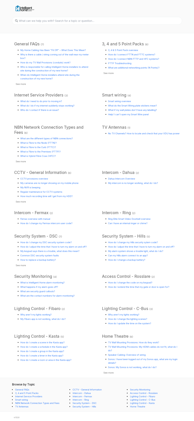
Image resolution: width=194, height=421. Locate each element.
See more (21, 84)
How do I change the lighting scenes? (127, 319)
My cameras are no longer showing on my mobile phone (49, 183)
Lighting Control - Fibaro (37, 308)
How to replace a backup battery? (38, 259)
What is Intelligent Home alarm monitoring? (42, 282)
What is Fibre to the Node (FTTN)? (38, 142)
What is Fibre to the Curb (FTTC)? (38, 147)
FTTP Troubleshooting (119, 63)
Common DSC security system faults (39, 255)
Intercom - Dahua (118, 172)
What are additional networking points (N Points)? (133, 67)
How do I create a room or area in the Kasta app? (45, 360)
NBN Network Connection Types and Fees (37, 403)
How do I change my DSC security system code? (46, 242)
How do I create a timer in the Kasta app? (41, 355)
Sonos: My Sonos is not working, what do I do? (132, 367)
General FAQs (27, 44)
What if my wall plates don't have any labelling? (132, 110)
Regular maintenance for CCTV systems (41, 191)
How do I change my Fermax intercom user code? (46, 223)
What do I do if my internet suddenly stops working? (47, 105)
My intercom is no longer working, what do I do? (133, 183)
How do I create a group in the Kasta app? (42, 351)
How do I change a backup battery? (126, 259)
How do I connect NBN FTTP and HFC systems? (133, 58)
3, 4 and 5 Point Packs (123, 44)
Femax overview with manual (35, 218)
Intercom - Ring (116, 212)
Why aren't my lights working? (36, 314)
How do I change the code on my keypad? (130, 282)
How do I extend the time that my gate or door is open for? (138, 287)
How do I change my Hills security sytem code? (133, 242)
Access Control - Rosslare (126, 276)
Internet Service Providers (38, 95)
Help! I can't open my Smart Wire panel (128, 114)
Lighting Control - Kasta (36, 336)
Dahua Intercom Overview (121, 178)
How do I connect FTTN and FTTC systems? (131, 54)
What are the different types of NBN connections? (46, 138)
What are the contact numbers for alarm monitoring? (47, 295)
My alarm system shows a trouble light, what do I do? (135, 251)
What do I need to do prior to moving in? (41, 101)
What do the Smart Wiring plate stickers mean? (132, 105)
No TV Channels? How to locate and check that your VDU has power (144, 133)
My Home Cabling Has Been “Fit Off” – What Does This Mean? (53, 50)
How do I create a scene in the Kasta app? (42, 342)
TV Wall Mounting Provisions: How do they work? (133, 342)
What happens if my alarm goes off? (39, 287)
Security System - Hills (124, 236)
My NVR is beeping (30, 187)
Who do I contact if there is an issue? (39, 110)
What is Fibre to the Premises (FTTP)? (40, 151)
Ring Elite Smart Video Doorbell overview (129, 218)
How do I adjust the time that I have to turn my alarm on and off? (53, 246)
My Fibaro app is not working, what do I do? (43, 319)
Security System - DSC (36, 236)
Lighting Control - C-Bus (125, 308)
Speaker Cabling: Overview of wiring (127, 354)
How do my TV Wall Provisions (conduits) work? (45, 62)
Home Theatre (115, 336)
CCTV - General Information (40, 172)
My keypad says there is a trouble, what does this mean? (49, 251)
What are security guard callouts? (37, 291)
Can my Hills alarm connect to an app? (128, 255)
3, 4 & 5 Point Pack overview (123, 50)
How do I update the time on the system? (129, 323)
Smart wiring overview (119, 101)
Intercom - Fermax (31, 212)
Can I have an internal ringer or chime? (127, 223)
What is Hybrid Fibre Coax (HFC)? (38, 156)
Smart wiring (114, 95)
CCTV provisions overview (34, 178)
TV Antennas (114, 127)
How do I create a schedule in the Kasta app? (44, 346)
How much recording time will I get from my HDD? (46, 196)
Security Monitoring (33, 276)
